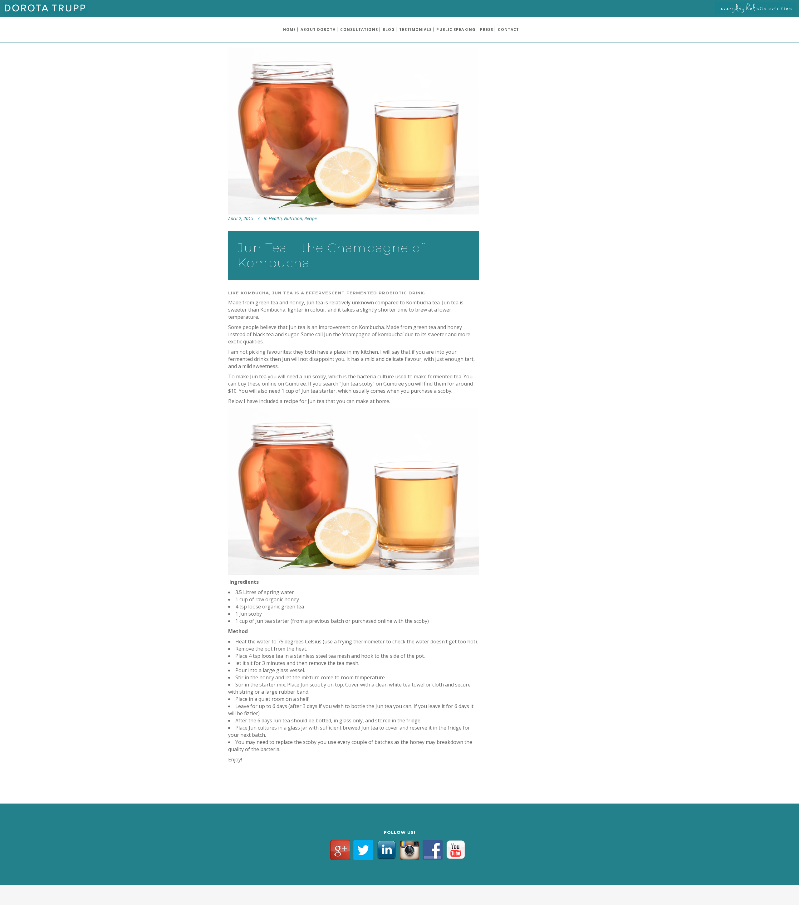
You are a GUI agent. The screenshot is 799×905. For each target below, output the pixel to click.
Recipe (310, 218)
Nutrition (293, 218)
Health (275, 218)
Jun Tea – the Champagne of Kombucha (331, 255)
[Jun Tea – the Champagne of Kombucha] (353, 130)
